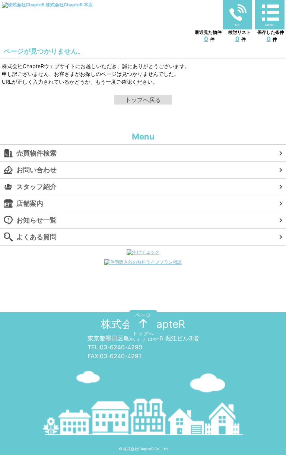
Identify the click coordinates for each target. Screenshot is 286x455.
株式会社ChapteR (143, 324)
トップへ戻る (143, 99)
